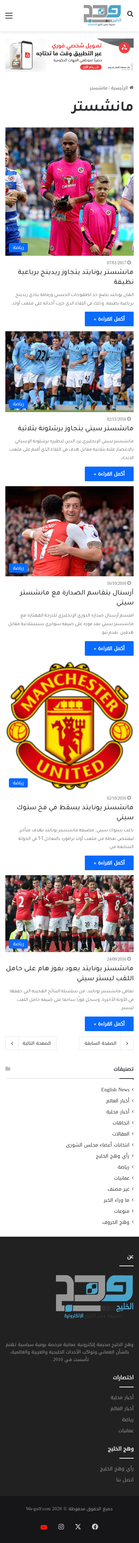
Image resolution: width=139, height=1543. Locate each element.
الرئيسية (120, 87)
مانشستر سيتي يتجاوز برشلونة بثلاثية (76, 429)
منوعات (121, 1211)
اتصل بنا (125, 1479)
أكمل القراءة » (109, 319)
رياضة (123, 1167)
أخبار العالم (117, 1101)
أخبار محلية (117, 1112)
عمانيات (121, 1178)
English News (115, 1089)
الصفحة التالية (36, 1043)
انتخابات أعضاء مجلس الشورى (97, 1145)
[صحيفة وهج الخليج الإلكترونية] (102, 15)
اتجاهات (121, 1123)
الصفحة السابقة (100, 1043)
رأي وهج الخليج (112, 1156)
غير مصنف (118, 1189)
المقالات (120, 1134)
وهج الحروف (115, 1222)
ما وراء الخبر (116, 1200)
